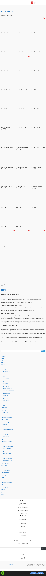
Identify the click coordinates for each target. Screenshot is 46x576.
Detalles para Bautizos (6, 439)
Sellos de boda (4, 485)
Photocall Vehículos (6, 371)
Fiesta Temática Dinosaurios (8, 451)
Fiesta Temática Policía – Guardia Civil (9, 455)
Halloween (3, 496)
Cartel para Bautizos (6, 381)
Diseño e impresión (6, 403)
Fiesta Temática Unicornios (8, 446)
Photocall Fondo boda (6, 410)
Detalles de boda (5, 420)
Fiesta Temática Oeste (7, 453)
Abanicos (3, 477)
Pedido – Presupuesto (23, 557)
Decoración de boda (4, 408)
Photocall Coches (23, 503)
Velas (3, 480)
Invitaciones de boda (6, 393)
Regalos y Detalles (4, 465)
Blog (23, 554)
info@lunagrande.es (23, 535)
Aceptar (33, 573)
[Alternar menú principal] (32, 2)
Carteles (3, 376)
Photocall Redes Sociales (23, 511)
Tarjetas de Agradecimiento (8, 398)
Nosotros (23, 517)
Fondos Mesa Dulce (5, 383)
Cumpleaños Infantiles (6, 463)
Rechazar (40, 573)
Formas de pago (23, 523)
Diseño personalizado (23, 519)
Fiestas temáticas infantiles (7, 444)
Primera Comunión (4, 424)
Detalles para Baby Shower (5, 491)
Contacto (23, 558)
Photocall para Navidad (23, 513)
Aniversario (3, 489)
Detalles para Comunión (6, 431)
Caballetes (11, 564)
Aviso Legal (23, 526)
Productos (3, 367)
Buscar (43, 548)
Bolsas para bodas (5, 414)
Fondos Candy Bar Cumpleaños (8, 386)
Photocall (4, 369)
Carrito (23, 555)
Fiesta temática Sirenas (7, 448)
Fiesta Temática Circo (7, 456)
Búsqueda (42, 351)
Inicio (2, 8)
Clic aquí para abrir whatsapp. (23, 543)
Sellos (2, 484)
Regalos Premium (5, 475)
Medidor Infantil (6, 402)
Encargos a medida (23, 520)
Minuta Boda (5, 395)
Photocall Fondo (6, 374)
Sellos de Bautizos (5, 438)
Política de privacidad (23, 527)
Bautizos (2, 432)
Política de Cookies (31, 564)
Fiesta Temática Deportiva (7, 458)
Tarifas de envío (23, 522)
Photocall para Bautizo (6, 434)
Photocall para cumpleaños (7, 460)
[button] (2, 573)
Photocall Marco (6, 373)
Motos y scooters (23, 506)
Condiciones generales (41, 564)
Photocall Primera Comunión (7, 426)
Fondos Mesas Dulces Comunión (7, 429)
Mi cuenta (23, 552)
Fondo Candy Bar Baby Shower (8, 390)
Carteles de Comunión (7, 379)
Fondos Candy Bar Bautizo (7, 388)
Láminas (3, 405)
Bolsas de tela (4, 407)
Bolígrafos (4, 473)
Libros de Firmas (6, 400)
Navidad (2, 494)
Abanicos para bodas (7, 422)
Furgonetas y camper (23, 504)
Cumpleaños (3, 443)
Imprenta (3, 391)
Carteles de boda (6, 378)
